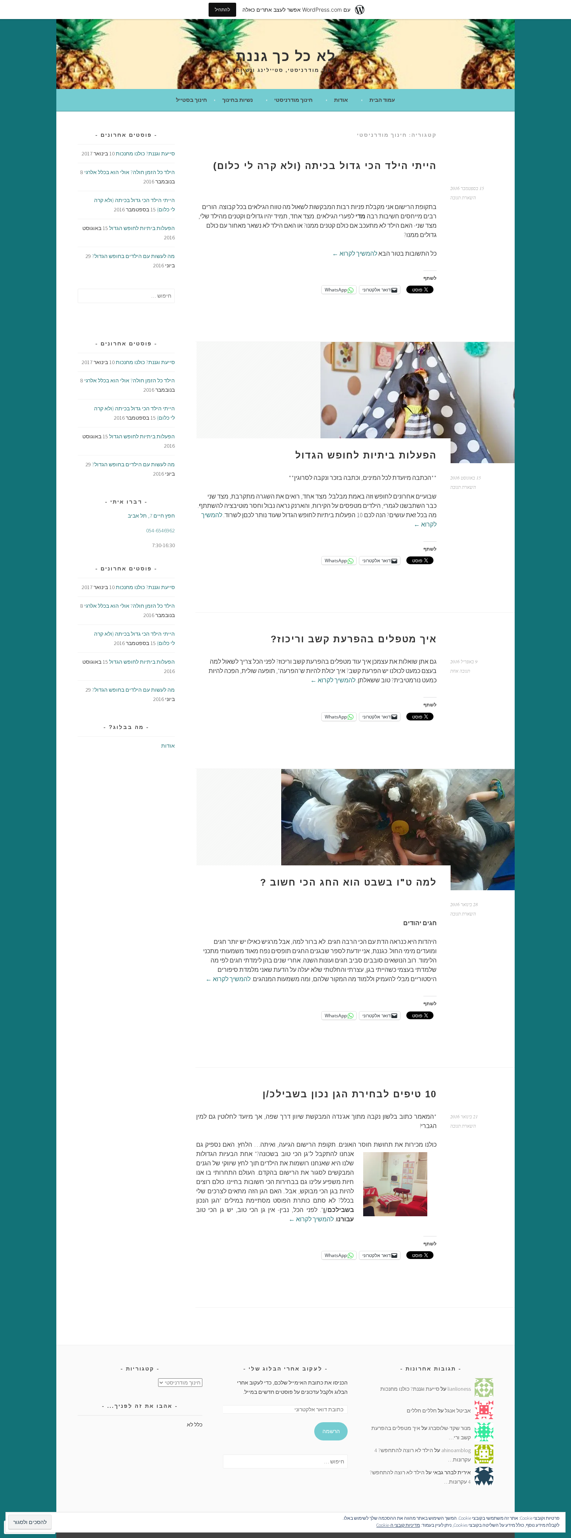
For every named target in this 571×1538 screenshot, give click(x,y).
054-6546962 (160, 530)
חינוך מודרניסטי (293, 99)
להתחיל (222, 9)
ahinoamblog (456, 1450)
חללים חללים (422, 1410)
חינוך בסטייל (191, 99)
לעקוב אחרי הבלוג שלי (285, 1368)
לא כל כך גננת (286, 56)
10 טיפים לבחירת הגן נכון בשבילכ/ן (350, 1094)
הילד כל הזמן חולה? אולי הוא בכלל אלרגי (129, 172)
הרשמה (331, 1431)
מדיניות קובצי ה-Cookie (398, 1525)
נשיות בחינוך (237, 99)
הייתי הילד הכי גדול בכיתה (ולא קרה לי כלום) (325, 165)
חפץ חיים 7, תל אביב (151, 515)
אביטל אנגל (458, 1410)
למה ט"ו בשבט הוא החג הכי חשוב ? (348, 882)
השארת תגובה (463, 197)
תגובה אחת (460, 671)
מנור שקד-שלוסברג (449, 1428)
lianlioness (459, 1388)
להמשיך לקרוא (354, 253)
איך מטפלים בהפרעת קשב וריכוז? (354, 639)
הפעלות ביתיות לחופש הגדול (366, 455)
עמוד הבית (382, 99)
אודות (341, 99)
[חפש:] (126, 295)
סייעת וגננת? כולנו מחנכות (145, 153)
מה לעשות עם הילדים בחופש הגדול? (133, 256)
